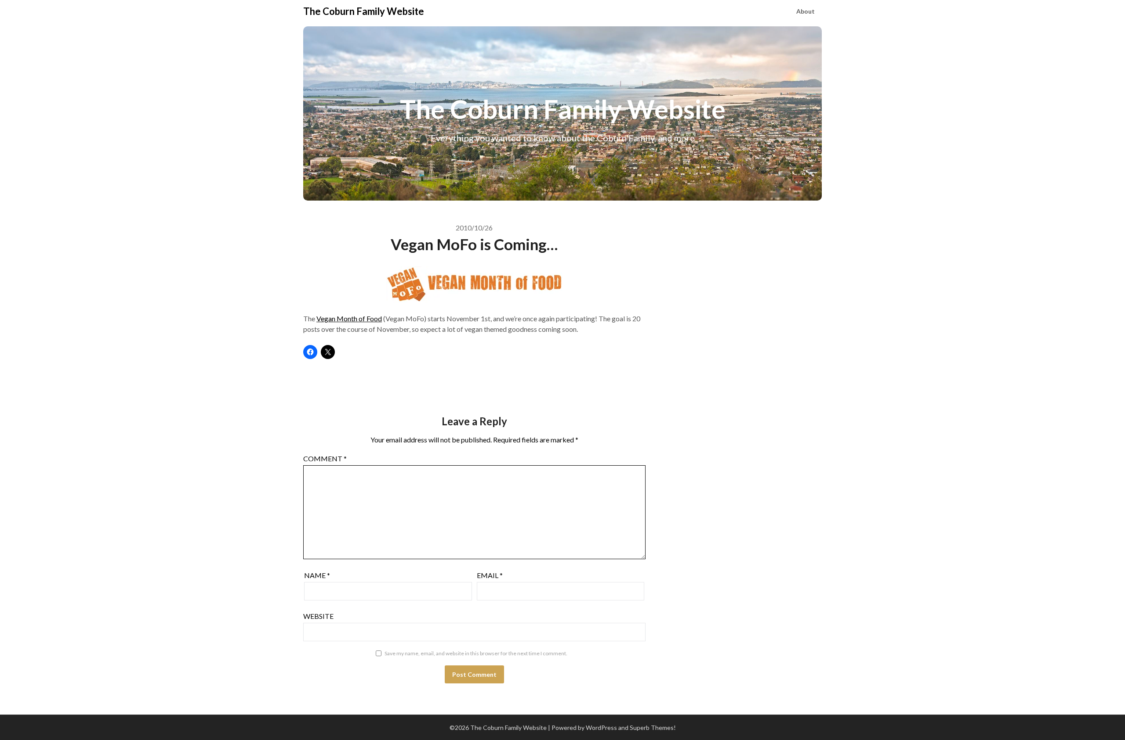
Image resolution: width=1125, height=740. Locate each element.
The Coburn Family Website (363, 11)
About (805, 11)
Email (490, 575)
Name (317, 575)
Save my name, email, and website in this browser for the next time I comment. (476, 653)
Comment (325, 458)
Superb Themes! (653, 727)
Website (318, 616)
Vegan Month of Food (349, 318)
